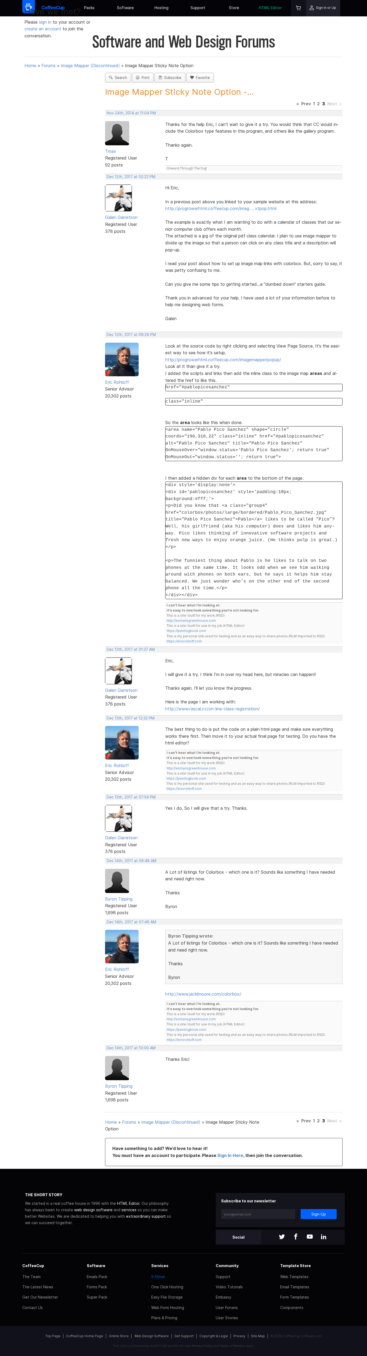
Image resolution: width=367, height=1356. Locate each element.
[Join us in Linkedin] (323, 1237)
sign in (46, 22)
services (128, 1209)
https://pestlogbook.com (186, 631)
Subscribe (171, 77)
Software (125, 7)
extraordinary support (146, 1216)
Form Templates (294, 1297)
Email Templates (294, 1287)
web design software (93, 1209)
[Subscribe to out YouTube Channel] (309, 1237)
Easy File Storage (167, 1297)
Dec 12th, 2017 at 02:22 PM (131, 177)
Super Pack (97, 1297)
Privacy (239, 1336)
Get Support (184, 1336)
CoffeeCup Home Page (84, 1336)
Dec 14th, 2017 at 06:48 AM (131, 861)
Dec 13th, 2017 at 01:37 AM (131, 649)
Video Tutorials (229, 1287)
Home (30, 65)
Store (234, 7)
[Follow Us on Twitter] (282, 1237)
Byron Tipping (118, 899)
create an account (42, 28)
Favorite (202, 77)
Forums (48, 65)
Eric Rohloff (117, 382)
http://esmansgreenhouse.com (191, 621)
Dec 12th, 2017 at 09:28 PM (131, 334)
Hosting (161, 7)
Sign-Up (318, 1214)
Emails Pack (97, 1276)
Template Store (295, 1265)
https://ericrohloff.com (184, 641)
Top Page (52, 1336)
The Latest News (37, 1287)
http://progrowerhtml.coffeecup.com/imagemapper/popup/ (223, 359)
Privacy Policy (202, 1346)
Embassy (223, 1297)
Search (120, 77)
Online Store (119, 1336)
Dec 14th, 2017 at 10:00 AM (131, 1048)
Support (197, 7)
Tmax (110, 151)
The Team (31, 1276)
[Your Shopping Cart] (298, 8)
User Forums (227, 1307)
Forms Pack (97, 1287)
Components (291, 1307)
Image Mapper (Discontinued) (90, 65)
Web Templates (294, 1276)
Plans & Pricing (164, 1317)
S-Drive (158, 1276)
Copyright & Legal (213, 1336)
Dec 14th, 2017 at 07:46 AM (131, 922)
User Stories (227, 1317)
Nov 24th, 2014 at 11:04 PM (131, 113)
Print (144, 77)
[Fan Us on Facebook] (296, 1237)
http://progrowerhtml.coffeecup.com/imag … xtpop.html (220, 208)
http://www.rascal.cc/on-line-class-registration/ (212, 708)
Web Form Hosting (167, 1307)
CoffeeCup (33, 1265)
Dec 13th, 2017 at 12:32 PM (130, 718)
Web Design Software (151, 1336)
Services (159, 1265)
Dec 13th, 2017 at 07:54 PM (131, 797)
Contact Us (32, 1307)
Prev (306, 103)
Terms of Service (232, 1346)
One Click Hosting (167, 1287)
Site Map (258, 1336)
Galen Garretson (121, 217)
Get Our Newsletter (40, 1297)
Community (227, 1265)
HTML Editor (270, 7)
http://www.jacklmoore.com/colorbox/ (203, 994)
